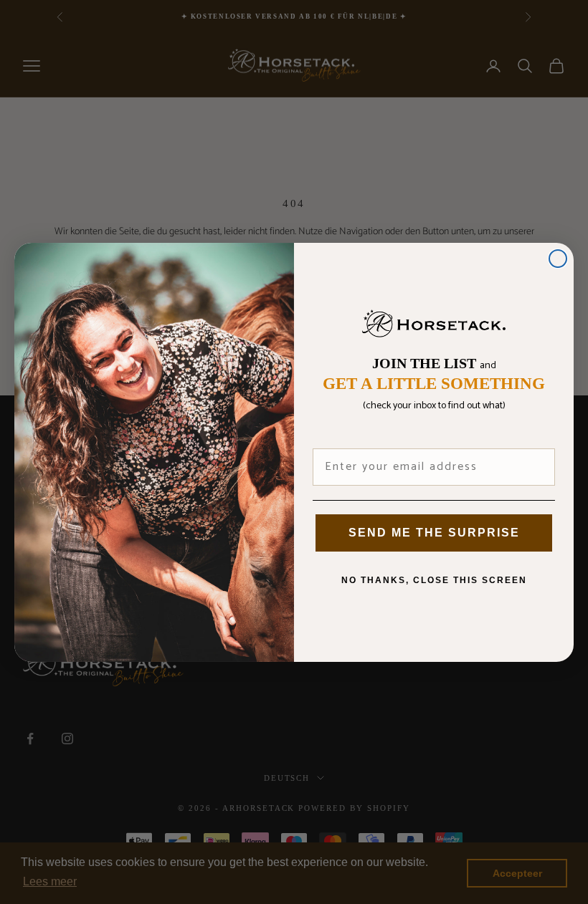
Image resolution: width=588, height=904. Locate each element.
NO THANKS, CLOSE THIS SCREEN (434, 580)
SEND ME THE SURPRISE (434, 532)
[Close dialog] (557, 258)
